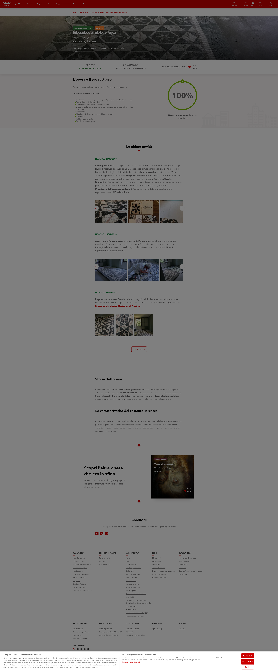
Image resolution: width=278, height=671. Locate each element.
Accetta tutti (247, 656)
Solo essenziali (247, 661)
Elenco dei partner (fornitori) (131, 662)
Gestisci (248, 667)
